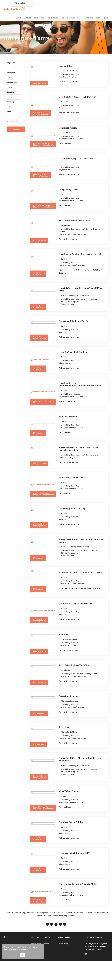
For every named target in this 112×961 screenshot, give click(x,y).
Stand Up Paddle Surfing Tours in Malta (78, 884)
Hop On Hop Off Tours (70, 18)
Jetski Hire (64, 727)
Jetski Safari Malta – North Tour (74, 665)
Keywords (11, 63)
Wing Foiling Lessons (69, 189)
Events (98, 18)
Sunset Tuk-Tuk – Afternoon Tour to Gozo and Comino (81, 540)
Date (9, 112)
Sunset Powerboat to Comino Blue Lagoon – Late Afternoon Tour (79, 449)
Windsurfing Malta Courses (72, 477)
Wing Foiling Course (68, 791)
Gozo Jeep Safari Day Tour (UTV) (75, 853)
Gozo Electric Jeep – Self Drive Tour (76, 158)
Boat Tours (39, 18)
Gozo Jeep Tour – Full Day (71, 822)
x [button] (42, 945)
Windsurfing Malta (68, 127)
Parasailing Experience (69, 696)
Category (11, 73)
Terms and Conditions (40, 944)
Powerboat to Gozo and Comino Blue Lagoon (80, 572)
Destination (12, 82)
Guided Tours (52, 18)
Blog (106, 18)
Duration (10, 92)
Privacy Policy (63, 944)
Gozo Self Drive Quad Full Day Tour (76, 603)
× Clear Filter (12, 122)
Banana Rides (65, 65)
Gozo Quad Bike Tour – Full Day (74, 321)
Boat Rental (87, 18)
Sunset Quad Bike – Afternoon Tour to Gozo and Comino (80, 759)
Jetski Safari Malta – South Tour (74, 220)
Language (11, 102)
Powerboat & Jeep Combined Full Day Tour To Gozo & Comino (80, 384)
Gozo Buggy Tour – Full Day (72, 508)
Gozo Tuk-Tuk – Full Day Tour (73, 352)
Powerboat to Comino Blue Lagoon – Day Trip (80, 254)
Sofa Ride (63, 634)
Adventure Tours (23, 18)
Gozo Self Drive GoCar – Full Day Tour (77, 96)
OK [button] (23, 955)
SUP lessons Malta (68, 416)
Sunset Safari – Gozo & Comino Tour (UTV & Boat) (80, 289)
